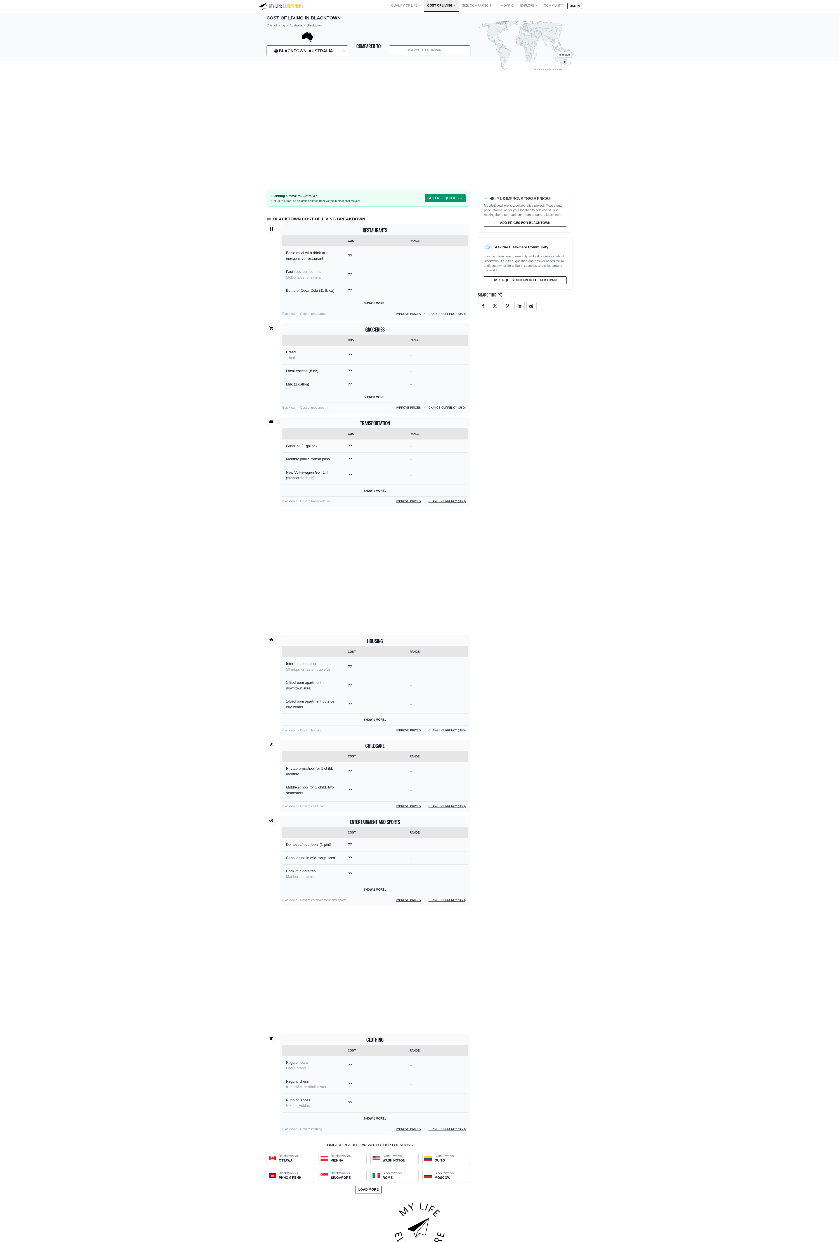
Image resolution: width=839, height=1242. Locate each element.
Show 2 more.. (375, 889)
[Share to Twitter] (495, 306)
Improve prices (408, 314)
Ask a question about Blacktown (525, 280)
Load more (368, 1189)
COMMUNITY (554, 5)
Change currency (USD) (447, 314)
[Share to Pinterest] (507, 306)
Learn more (554, 214)
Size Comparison (476, 5)
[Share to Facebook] (483, 306)
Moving (507, 5)
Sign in (574, 5)
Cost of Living (439, 5)
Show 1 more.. (375, 303)
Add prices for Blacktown (525, 223)
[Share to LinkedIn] (519, 306)
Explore (527, 5)
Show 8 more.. (375, 397)
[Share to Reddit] (531, 306)
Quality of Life (404, 5)
